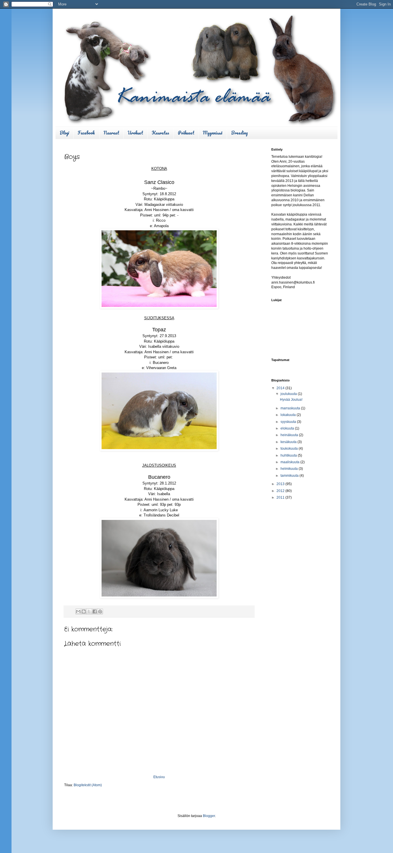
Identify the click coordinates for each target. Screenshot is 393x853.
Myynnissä (212, 132)
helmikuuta (290, 469)
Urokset (135, 132)
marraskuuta (291, 408)
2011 (280, 497)
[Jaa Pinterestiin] (100, 611)
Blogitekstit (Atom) (88, 785)
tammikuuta (290, 476)
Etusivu (159, 777)
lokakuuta (289, 415)
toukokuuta (290, 449)
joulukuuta (289, 394)
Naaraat (111, 132)
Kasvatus (160, 132)
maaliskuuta (290, 462)
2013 (280, 484)
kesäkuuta (289, 442)
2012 (280, 491)
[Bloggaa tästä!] (84, 611)
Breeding (239, 132)
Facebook (86, 132)
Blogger (209, 816)
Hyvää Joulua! (291, 400)
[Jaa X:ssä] (89, 611)
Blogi (64, 132)
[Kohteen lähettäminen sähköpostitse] (78, 611)
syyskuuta (289, 422)
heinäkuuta (290, 435)
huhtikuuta (289, 455)
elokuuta (288, 428)
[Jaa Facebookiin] (95, 611)
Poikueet (186, 132)
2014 (280, 388)
